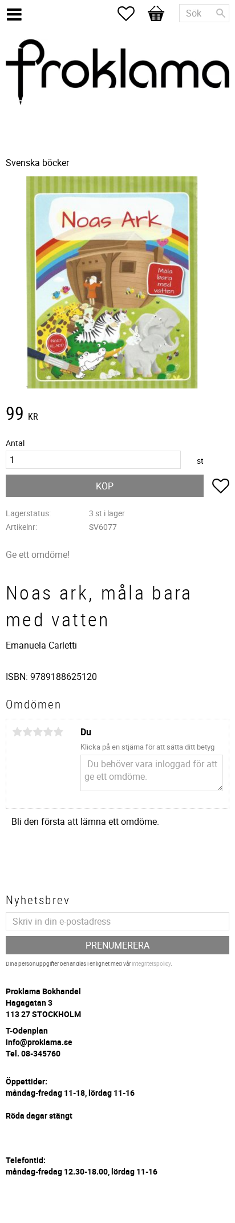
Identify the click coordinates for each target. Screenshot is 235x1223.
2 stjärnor (27, 732)
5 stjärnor (58, 732)
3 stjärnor (38, 732)
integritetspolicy (151, 963)
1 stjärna (17, 732)
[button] (132, 13)
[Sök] (220, 13)
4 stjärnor (48, 732)
